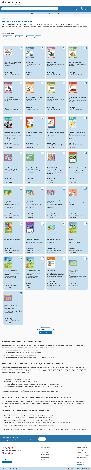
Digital (49, 13)
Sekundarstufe (19, 13)
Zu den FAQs (79, 462)
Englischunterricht (74, 429)
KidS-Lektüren (10, 391)
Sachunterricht (61, 429)
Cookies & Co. (44, 461)
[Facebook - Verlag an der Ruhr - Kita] (6, 453)
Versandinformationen (45, 447)
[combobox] (28, 8)
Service (43, 445)
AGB (68, 468)
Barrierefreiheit (85, 468)
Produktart (28, 36)
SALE (64, 13)
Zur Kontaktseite (80, 464)
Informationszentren (45, 457)
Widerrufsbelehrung (45, 454)
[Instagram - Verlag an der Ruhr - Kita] (3, 453)
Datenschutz (73, 468)
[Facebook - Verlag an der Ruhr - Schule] (6, 448)
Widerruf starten (7, 461)
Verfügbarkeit (6, 36)
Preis (38, 36)
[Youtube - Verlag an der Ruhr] (12, 448)
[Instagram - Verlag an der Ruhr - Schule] (3, 448)
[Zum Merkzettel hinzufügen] (21, 48)
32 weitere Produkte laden (45, 332)
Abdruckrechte (44, 459)
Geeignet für (17, 36)
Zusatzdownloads (44, 452)
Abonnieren (42, 438)
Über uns (70, 13)
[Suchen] (56, 8)
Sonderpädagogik (30, 13)
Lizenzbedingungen (45, 449)
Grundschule (10, 13)
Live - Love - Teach (41, 13)
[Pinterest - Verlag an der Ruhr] (9, 448)
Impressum (79, 468)
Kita (3, 13)
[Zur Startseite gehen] (23, 3)
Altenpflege (56, 13)
